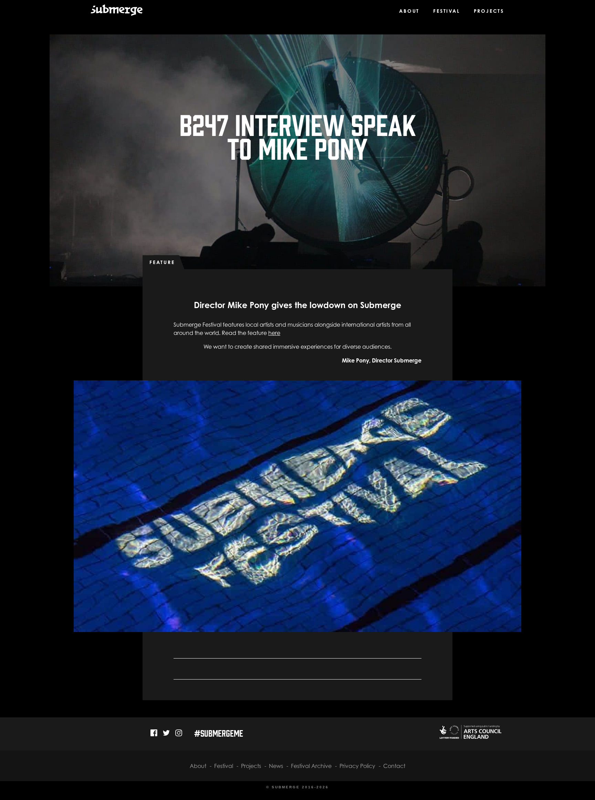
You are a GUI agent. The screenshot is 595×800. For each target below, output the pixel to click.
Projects (489, 11)
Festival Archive (311, 765)
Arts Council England (469, 732)
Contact (394, 765)
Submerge (112, 13)
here (274, 332)
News (276, 765)
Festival (446, 11)
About (409, 11)
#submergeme (218, 732)
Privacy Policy (357, 765)
